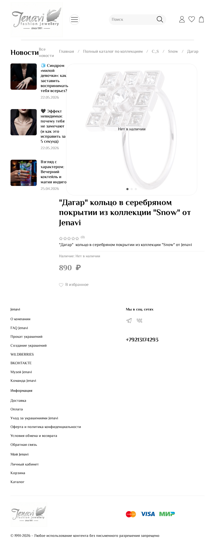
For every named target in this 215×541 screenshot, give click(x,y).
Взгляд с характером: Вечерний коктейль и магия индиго (54, 172)
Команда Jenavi (23, 381)
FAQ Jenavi (19, 328)
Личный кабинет (24, 465)
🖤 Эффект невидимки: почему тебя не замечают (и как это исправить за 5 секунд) (53, 126)
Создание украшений (28, 346)
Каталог (17, 482)
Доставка (18, 401)
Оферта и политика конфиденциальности (45, 427)
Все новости (46, 53)
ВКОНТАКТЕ (20, 363)
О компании (20, 319)
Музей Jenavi (21, 372)
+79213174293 (142, 340)
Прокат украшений (26, 337)
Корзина (17, 473)
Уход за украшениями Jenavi (34, 418)
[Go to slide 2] (132, 189)
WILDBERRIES (22, 355)
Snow (173, 52)
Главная (66, 52)
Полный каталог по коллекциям (113, 52)
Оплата (16, 410)
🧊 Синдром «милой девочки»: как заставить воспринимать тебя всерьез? (54, 78)
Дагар (192, 52)
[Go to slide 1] (127, 189)
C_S (155, 52)
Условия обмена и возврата (33, 436)
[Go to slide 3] (136, 189)
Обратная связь (23, 445)
